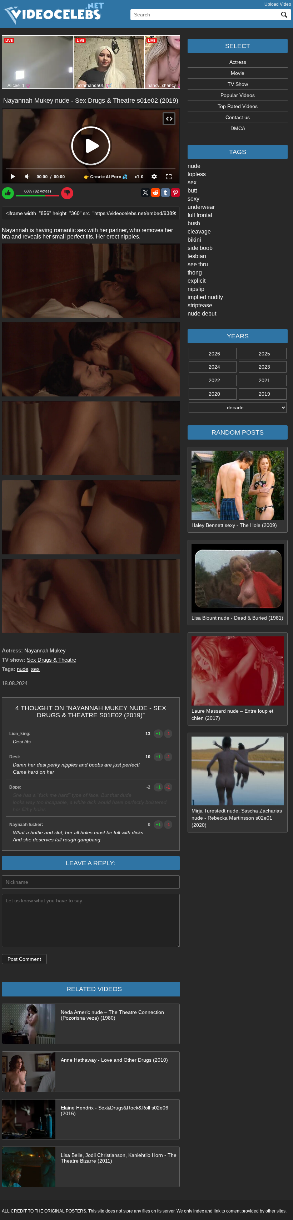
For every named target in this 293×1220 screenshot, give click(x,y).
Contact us (237, 117)
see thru (198, 264)
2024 (214, 367)
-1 (168, 733)
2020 (214, 394)
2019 (264, 394)
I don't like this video (67, 193)
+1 (158, 733)
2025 (264, 354)
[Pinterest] (175, 192)
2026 (214, 354)
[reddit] (155, 192)
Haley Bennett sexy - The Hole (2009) (234, 525)
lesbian (197, 256)
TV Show (238, 84)
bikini (194, 240)
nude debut (202, 314)
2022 (214, 380)
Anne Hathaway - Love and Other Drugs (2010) (114, 1060)
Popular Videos (237, 95)
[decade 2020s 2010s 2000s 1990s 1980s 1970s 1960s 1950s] (238, 407)
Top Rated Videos (238, 106)
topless (197, 174)
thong (195, 273)
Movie (237, 73)
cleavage (199, 232)
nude (194, 166)
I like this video (8, 193)
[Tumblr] (165, 192)
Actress (237, 62)
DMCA (237, 128)
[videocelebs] (53, 23)
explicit (196, 281)
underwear (201, 207)
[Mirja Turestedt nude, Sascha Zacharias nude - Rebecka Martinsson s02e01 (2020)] (238, 803)
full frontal (200, 215)
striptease (200, 305)
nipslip (196, 289)
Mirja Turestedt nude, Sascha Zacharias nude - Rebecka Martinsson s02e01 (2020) (237, 818)
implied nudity (205, 297)
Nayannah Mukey (45, 650)
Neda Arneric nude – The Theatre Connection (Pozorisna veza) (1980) (112, 1015)
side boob (200, 248)
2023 (264, 367)
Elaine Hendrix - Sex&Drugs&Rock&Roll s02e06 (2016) (114, 1110)
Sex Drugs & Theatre (51, 660)
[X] (145, 192)
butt (192, 191)
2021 (264, 380)
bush (194, 223)
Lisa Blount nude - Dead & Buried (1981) (237, 618)
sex (192, 182)
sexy (193, 199)
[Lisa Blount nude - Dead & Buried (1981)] (238, 611)
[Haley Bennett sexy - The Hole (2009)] (238, 518)
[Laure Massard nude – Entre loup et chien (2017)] (238, 704)
